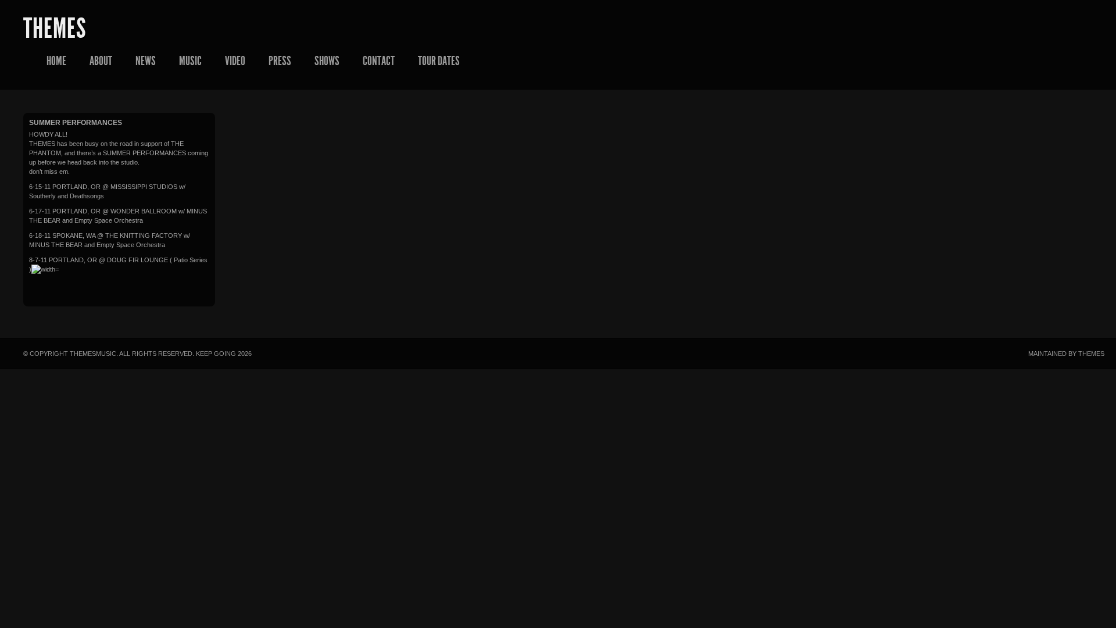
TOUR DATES (439, 61)
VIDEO (235, 61)
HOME (56, 61)
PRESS (280, 61)
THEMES (54, 28)
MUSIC (190, 61)
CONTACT (379, 61)
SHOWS (326, 61)
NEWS (145, 61)
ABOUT (101, 61)
